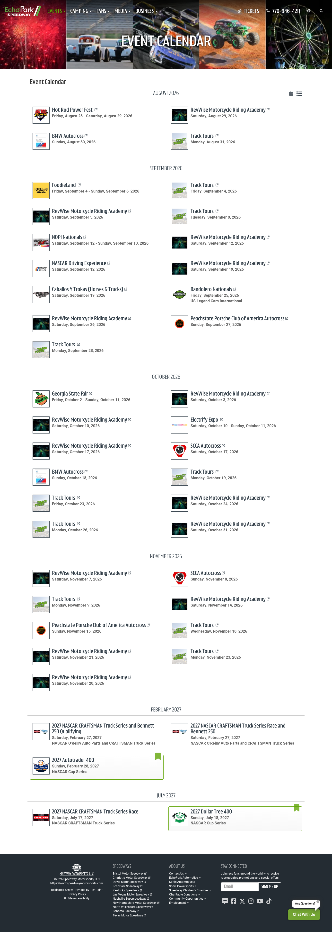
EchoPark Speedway (126, 886)
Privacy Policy (77, 894)
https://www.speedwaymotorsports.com (76, 883)
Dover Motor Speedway (128, 882)
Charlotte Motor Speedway (130, 877)
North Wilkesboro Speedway (131, 907)
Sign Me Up (270, 887)
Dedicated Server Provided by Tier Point (77, 890)
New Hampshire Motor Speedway (135, 902)
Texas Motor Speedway (128, 915)
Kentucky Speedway (126, 890)
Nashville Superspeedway (129, 898)
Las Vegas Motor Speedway (131, 894)
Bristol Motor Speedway (128, 873)
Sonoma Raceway (124, 911)
